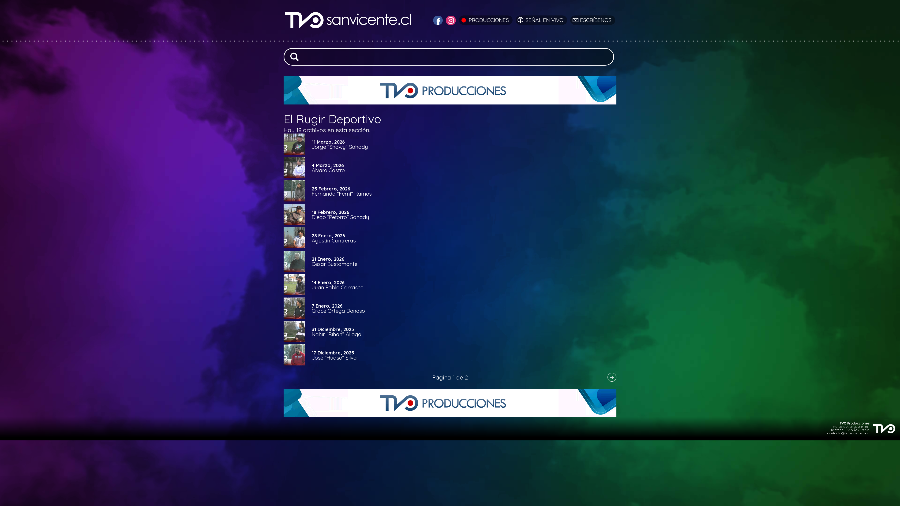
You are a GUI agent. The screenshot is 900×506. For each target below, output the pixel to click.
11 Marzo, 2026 (328, 142)
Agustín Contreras (334, 240)
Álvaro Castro (328, 170)
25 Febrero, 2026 (331, 188)
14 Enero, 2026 (328, 282)
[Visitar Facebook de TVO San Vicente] (437, 20)
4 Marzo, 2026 (328, 165)
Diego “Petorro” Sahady (340, 217)
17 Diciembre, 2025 (333, 352)
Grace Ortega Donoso (338, 311)
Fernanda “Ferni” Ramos (342, 193)
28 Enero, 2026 (328, 235)
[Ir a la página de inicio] (348, 39)
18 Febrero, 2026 (330, 212)
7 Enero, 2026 (327, 306)
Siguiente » (611, 377)
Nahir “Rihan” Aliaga (336, 334)
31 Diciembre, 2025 (333, 329)
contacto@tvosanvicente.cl (848, 433)
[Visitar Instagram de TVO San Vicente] (450, 20)
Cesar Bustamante (334, 264)
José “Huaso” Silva (334, 357)
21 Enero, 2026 (328, 259)
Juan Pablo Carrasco (338, 287)
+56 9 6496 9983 (857, 430)
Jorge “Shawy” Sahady (340, 147)
